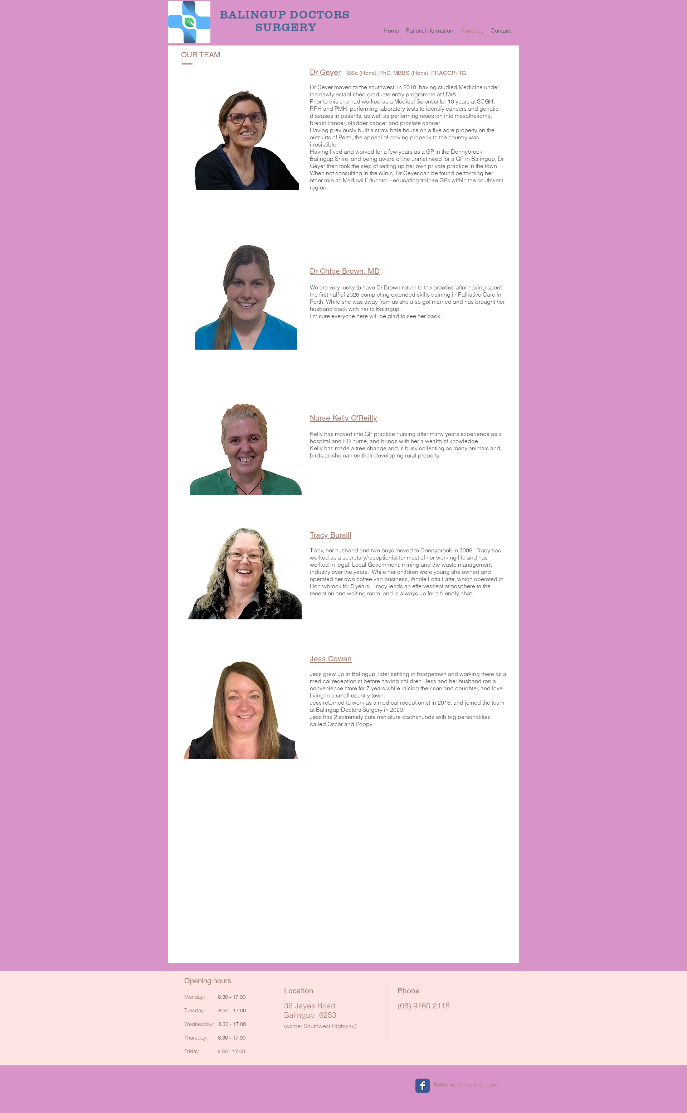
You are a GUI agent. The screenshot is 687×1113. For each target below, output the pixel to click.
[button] (430, 30)
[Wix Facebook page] (422, 1086)
